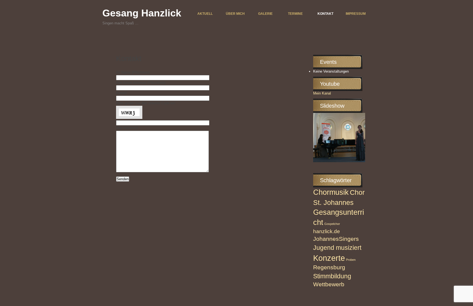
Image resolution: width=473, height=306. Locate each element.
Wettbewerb (328, 284)
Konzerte (329, 257)
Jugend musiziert (337, 247)
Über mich (235, 14)
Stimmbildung (332, 276)
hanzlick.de (326, 231)
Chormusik (331, 192)
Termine (295, 14)
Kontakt (325, 14)
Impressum (356, 14)
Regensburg (329, 267)
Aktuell (205, 14)
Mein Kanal (322, 93)
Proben (351, 259)
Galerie (265, 14)
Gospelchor (332, 223)
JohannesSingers (336, 239)
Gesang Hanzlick (141, 13)
